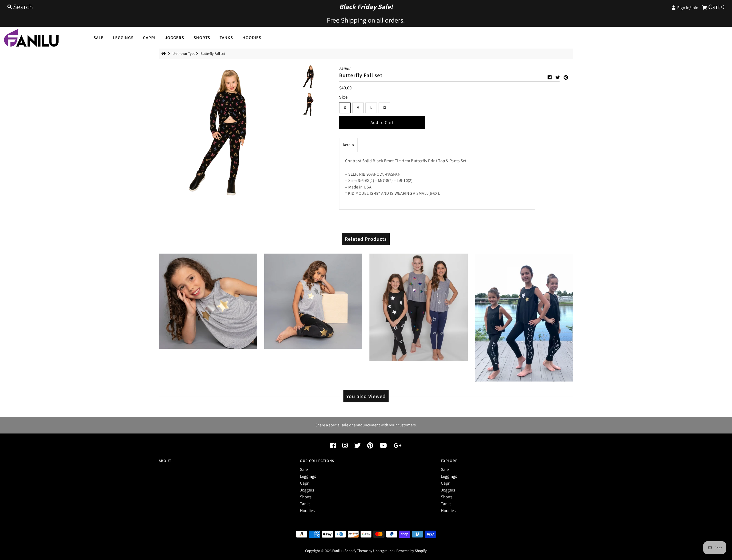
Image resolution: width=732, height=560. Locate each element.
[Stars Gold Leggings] (313, 300)
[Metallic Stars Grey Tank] (208, 300)
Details (348, 144)
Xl (384, 107)
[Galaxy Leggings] (524, 316)
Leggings (123, 37)
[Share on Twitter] (558, 78)
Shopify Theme (356, 550)
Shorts (202, 37)
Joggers (174, 37)
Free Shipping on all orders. (366, 20)
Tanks (226, 37)
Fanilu (337, 550)
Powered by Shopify (411, 550)
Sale (99, 37)
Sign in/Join (686, 7)
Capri (149, 37)
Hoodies (251, 37)
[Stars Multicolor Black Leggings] (418, 306)
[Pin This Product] (566, 78)
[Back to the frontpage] (164, 53)
